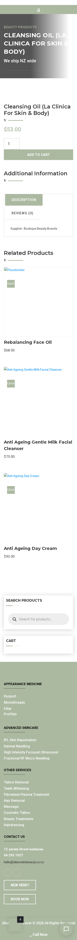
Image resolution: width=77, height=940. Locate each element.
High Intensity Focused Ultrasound (31, 752)
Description (24, 200)
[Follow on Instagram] (17, 872)
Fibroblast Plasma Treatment (26, 794)
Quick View (11, 285)
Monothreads (14, 702)
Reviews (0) (22, 213)
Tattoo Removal (16, 782)
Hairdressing (14, 825)
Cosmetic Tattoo (17, 813)
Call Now (40, 934)
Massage (11, 807)
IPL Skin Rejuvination (20, 740)
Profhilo (10, 714)
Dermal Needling (17, 746)
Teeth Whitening (16, 788)
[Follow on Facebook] (8, 872)
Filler (8, 709)
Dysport (10, 696)
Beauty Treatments (18, 819)
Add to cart (38, 155)
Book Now (20, 899)
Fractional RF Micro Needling (26, 758)
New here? (20, 885)
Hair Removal (14, 801)
